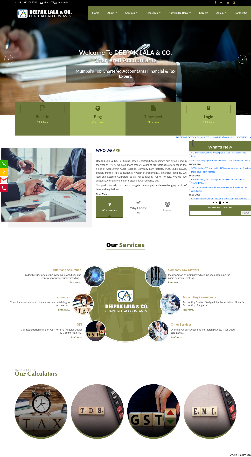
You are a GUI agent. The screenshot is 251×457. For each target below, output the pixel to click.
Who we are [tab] (109, 210)
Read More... (103, 194)
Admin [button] (220, 13)
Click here (42, 122)
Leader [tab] (167, 210)
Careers (203, 13)
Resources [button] (152, 13)
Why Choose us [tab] (138, 210)
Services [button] (130, 13)
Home (95, 13)
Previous (9, 59)
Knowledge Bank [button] (179, 13)
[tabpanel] (141, 172)
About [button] (111, 13)
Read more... (75, 282)
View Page (41, 428)
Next (242, 59)
